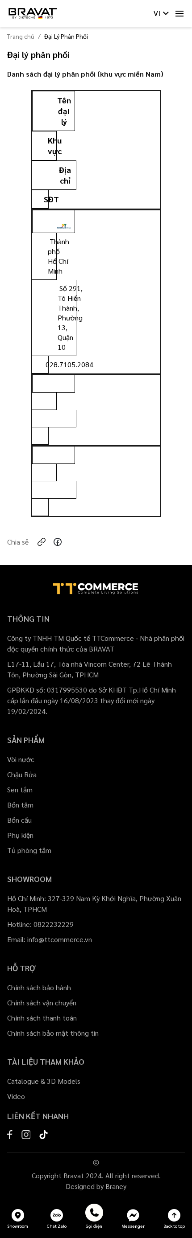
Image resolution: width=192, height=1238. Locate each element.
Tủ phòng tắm (29, 850)
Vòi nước (20, 759)
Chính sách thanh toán (42, 1017)
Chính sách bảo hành (39, 987)
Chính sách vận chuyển (41, 1002)
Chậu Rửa (22, 774)
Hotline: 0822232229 (40, 924)
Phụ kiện (20, 835)
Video (16, 1096)
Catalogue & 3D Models (43, 1081)
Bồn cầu (19, 819)
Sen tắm (20, 789)
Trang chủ (20, 36)
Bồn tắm (20, 804)
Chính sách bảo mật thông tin (53, 1032)
